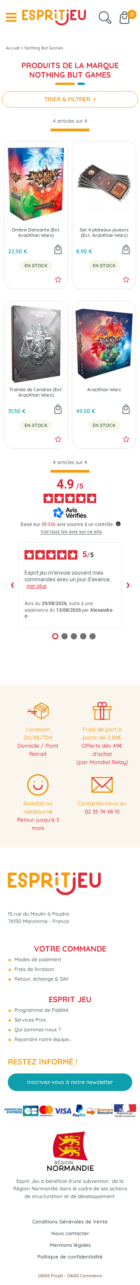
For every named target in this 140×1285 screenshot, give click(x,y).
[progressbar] (70, 130)
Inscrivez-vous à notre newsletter (70, 1082)
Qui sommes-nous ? (37, 1029)
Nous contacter (70, 1233)
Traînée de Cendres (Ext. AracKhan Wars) (36, 392)
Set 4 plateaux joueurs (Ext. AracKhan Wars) (104, 232)
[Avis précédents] (12, 585)
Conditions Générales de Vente (70, 1221)
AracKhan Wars (104, 389)
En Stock (35, 265)
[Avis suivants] (127, 585)
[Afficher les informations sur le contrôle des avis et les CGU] (118, 524)
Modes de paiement (37, 959)
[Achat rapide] (58, 250)
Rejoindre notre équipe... (42, 1039)
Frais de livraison (33, 969)
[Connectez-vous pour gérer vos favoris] (58, 279)
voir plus (36, 586)
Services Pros (29, 1020)
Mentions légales (70, 1245)
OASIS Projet (50, 1275)
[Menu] (11, 17)
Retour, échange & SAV (41, 979)
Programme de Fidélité (40, 1010)
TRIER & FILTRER (68, 99)
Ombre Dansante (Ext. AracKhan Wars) (36, 232)
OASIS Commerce (84, 1275)
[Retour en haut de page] (124, 1261)
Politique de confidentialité (70, 1256)
